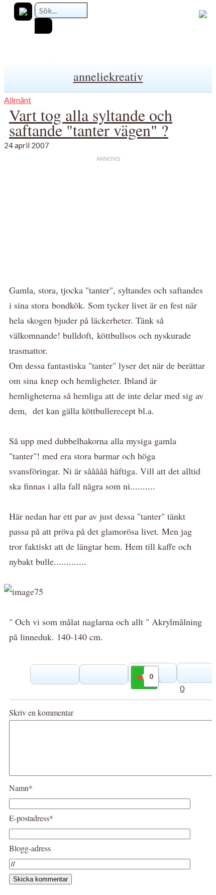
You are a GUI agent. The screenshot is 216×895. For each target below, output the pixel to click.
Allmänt (17, 100)
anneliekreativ (108, 76)
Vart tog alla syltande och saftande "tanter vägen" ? (90, 122)
